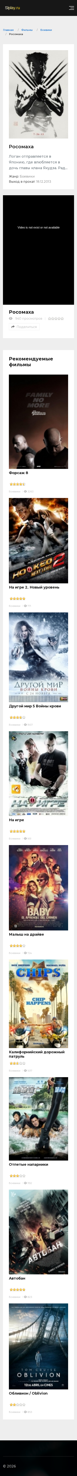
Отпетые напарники (28, 1164)
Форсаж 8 (18, 473)
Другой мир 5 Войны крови (35, 706)
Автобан (17, 1278)
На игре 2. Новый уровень (34, 587)
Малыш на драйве (26, 934)
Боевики (14, 491)
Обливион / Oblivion (28, 1393)
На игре (16, 820)
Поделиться (27, 327)
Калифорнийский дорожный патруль (37, 1054)
